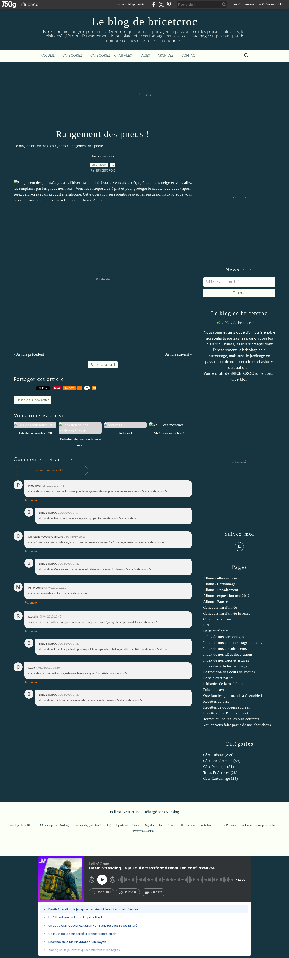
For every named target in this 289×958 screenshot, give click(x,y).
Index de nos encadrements (225, 648)
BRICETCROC (242, 373)
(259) (218, 755)
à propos (156, 892)
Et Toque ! (211, 625)
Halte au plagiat (215, 631)
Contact (189, 55)
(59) (221, 761)
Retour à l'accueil (103, 364)
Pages (145, 55)
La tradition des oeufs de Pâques (229, 672)
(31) (218, 767)
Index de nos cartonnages (223, 637)
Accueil (48, 55)
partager (131, 892)
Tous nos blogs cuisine (130, 4)
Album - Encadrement (220, 590)
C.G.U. (172, 825)
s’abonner (104, 892)
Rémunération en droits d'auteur (198, 825)
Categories (58, 146)
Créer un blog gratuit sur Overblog (92, 825)
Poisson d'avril (215, 690)
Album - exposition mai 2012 (226, 596)
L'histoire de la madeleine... (225, 684)
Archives (166, 55)
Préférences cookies (143, 830)
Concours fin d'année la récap (227, 613)
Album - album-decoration (224, 578)
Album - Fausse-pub (219, 601)
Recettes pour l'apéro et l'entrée (228, 713)
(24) (220, 778)
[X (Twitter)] (161, 4)
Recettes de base (216, 701)
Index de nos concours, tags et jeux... (232, 643)
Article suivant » (178, 354)
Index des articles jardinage (225, 666)
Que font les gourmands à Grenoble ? (233, 695)
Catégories (72, 55)
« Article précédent (29, 354)
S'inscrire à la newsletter (32, 400)
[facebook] (154, 4)
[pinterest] (169, 4)
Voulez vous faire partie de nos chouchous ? (238, 725)
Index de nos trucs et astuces (226, 660)
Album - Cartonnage (219, 584)
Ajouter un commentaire (50, 470)
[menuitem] (47, 56)
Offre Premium (228, 825)
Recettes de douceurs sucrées (226, 707)
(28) (220, 772)
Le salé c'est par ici (218, 678)
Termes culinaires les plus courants (231, 719)
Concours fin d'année (220, 607)
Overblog (171, 812)
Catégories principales (111, 55)
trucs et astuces (103, 156)
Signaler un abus (154, 825)
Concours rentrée (217, 619)
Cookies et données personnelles (258, 825)
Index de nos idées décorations (228, 654)
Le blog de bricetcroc (144, 21)
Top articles (121, 825)
